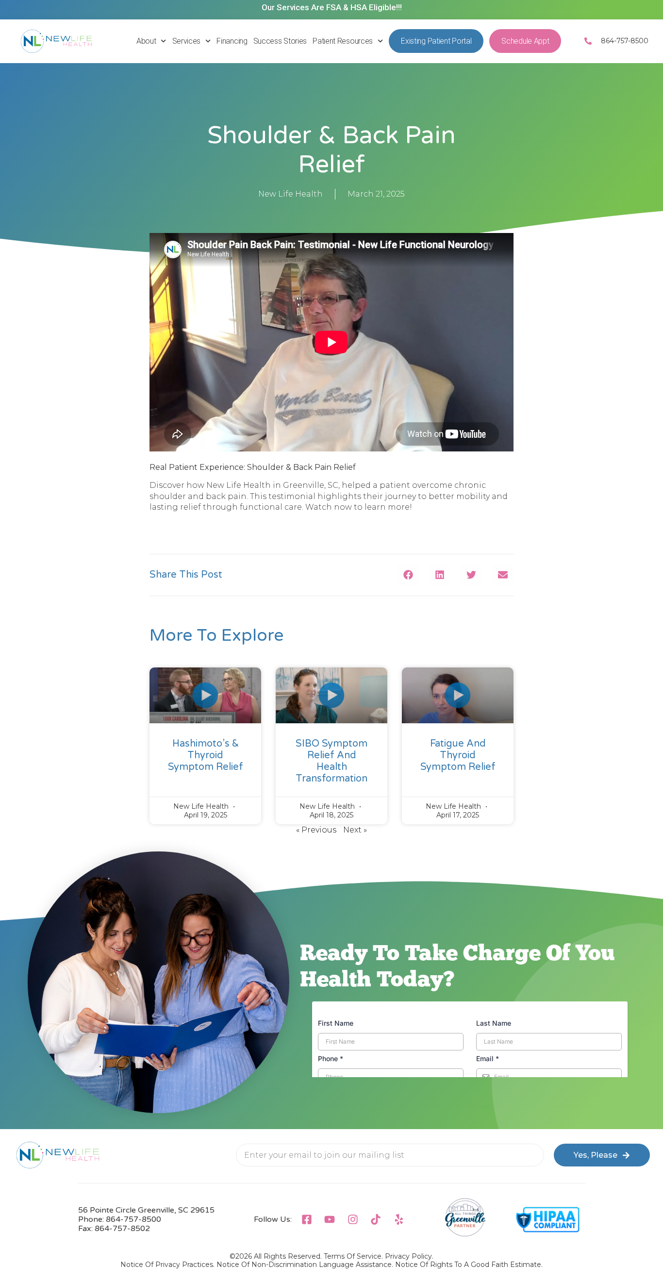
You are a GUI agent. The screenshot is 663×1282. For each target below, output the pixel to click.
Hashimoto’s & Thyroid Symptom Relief (205, 755)
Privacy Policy (408, 1256)
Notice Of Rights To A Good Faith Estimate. (469, 1264)
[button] (408, 575)
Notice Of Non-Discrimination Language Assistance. (304, 1264)
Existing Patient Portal (436, 41)
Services (186, 41)
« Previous (316, 829)
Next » (355, 829)
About (146, 41)
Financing (231, 41)
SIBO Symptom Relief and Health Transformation (331, 761)
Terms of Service (352, 1256)
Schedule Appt (525, 41)
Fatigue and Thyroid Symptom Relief (458, 755)
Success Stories (280, 41)
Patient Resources (343, 41)
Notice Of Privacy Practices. (167, 1264)
